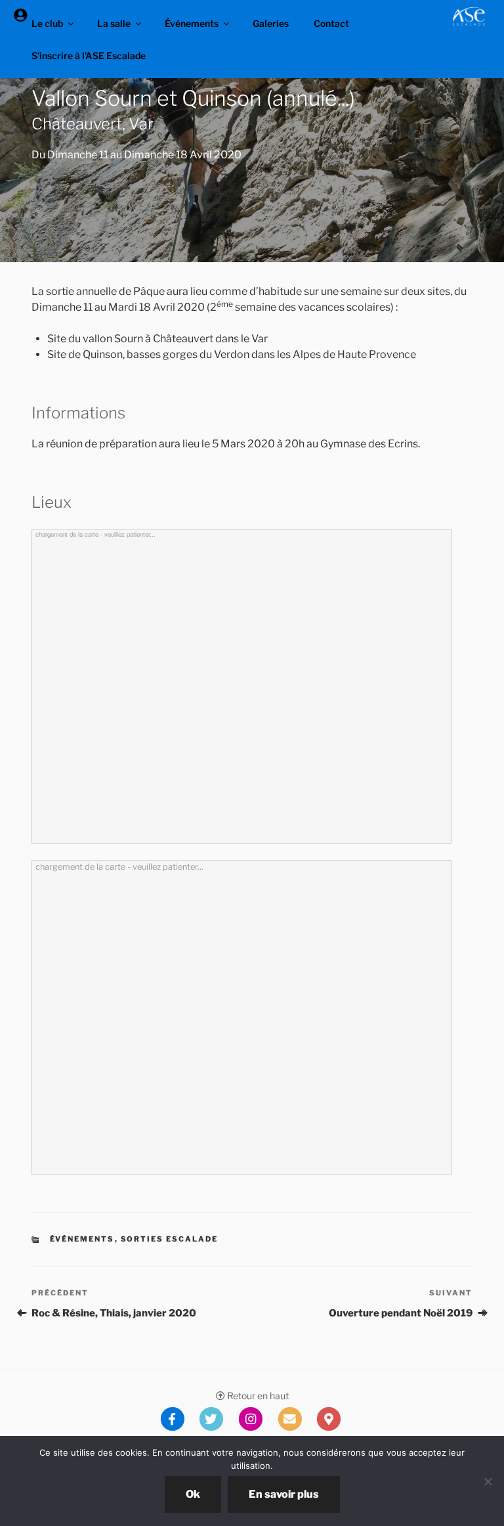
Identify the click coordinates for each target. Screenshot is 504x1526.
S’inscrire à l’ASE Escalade (89, 55)
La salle (114, 23)
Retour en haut (257, 1395)
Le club (47, 23)
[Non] (487, 1481)
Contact (331, 23)
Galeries (271, 23)
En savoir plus (284, 1494)
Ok (193, 1494)
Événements (192, 23)
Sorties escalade (170, 1239)
